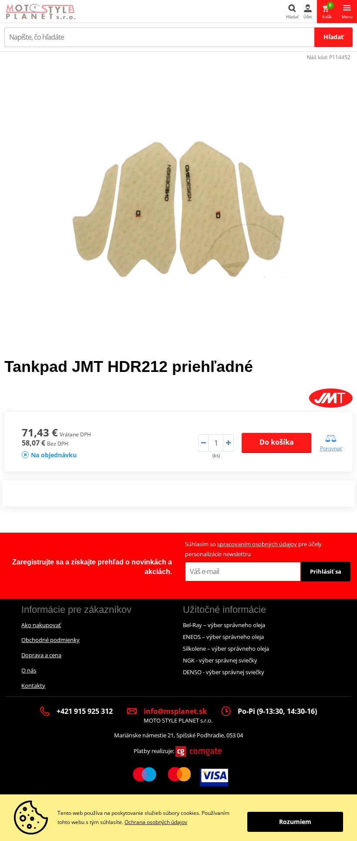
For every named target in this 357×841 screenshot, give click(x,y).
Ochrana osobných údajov (156, 822)
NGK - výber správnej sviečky (220, 660)
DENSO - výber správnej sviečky (223, 672)
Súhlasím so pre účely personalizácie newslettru (253, 549)
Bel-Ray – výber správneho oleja (224, 625)
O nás (28, 670)
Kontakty (33, 685)
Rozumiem (295, 821)
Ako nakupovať (41, 625)
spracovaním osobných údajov (257, 544)
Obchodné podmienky (50, 640)
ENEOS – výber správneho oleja (223, 637)
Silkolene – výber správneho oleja (226, 648)
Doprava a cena (41, 655)
